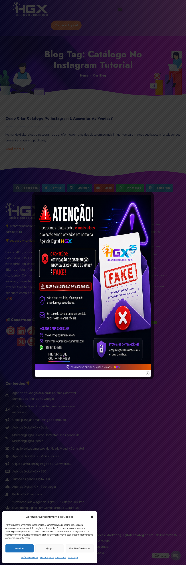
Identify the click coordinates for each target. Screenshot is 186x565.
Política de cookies (29, 557)
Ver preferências (79, 548)
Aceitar (19, 548)
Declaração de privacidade (53, 557)
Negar (50, 548)
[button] (92, 517)
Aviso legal (73, 557)
